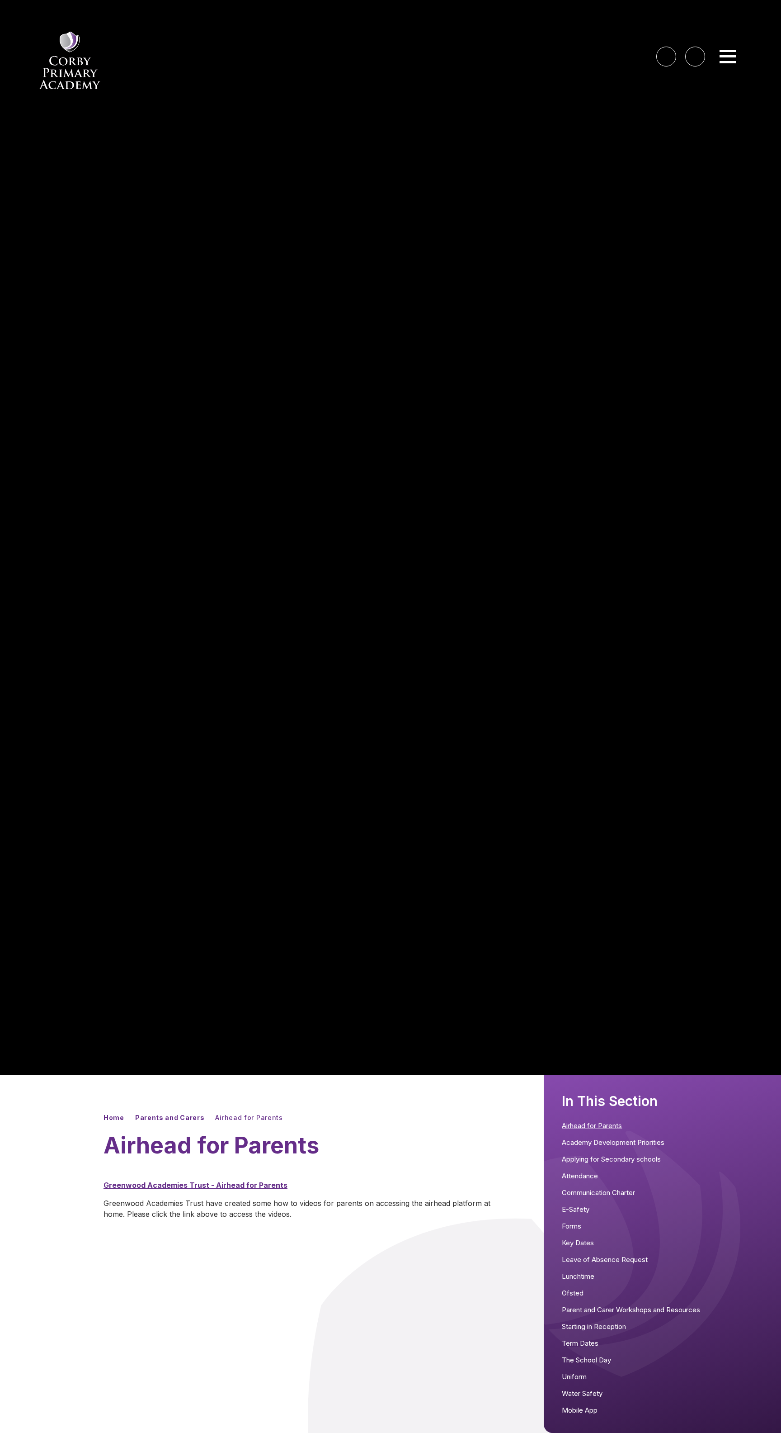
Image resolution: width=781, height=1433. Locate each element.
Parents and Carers (170, 1117)
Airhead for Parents (248, 1117)
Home (114, 1117)
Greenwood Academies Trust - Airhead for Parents (195, 1185)
